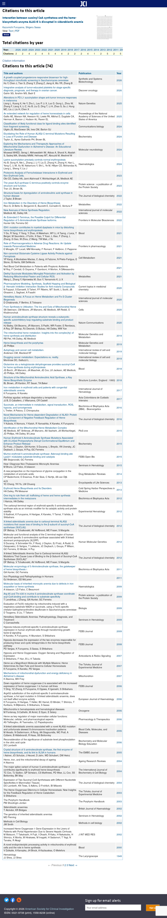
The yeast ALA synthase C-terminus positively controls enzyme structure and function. (36, 184)
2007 (119, 655)
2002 (119, 808)
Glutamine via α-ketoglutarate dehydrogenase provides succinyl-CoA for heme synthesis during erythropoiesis (39, 366)
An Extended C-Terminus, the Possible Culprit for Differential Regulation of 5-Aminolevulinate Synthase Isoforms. (35, 219)
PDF (17, 30)
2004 (119, 761)
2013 (103, 49)
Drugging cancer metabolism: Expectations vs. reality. (31, 357)
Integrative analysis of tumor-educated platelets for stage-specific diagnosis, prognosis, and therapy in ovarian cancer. (37, 89)
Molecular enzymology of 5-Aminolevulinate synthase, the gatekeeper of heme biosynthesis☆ (39, 568)
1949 (119, 856)
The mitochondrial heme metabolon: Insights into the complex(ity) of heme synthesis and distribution (39, 334)
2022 (44, 49)
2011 (116, 49)
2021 (50, 49)
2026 (18, 49)
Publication (85, 73)
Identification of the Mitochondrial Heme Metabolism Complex (35, 427)
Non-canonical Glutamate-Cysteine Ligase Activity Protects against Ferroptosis (38, 255)
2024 (31, 49)
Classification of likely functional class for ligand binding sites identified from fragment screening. (40, 125)
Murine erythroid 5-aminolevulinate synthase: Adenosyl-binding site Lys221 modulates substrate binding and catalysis (38, 455)
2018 (70, 49)
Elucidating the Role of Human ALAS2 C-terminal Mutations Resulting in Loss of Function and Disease (39, 135)
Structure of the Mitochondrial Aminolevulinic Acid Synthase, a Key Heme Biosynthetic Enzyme (38, 379)
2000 (119, 847)
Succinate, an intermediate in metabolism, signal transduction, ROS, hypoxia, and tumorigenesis (39, 406)
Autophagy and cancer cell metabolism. (24, 350)
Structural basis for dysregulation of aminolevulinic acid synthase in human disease (38, 194)
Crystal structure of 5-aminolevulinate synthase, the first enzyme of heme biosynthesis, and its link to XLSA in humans (38, 751)
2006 (119, 686)
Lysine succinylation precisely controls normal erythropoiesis (35, 159)
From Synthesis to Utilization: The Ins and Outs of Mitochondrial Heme (40, 306)
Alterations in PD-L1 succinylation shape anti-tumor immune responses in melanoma (40, 99)
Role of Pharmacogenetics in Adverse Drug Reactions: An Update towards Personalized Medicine (37, 245)
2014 (96, 49)
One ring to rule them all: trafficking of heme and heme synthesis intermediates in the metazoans (37, 497)
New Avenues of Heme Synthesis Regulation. (27, 210)
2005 (119, 752)
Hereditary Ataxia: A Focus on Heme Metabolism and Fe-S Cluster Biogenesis (38, 298)
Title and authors (13, 73)
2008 (119, 644)
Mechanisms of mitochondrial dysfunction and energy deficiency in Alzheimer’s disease (38, 674)
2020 (57, 49)
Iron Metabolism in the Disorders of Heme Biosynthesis (32, 202)
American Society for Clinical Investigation (49, 909)
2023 (37, 49)
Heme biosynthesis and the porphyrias (23, 342)
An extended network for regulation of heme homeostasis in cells (37, 113)
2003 (119, 792)
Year (119, 73)
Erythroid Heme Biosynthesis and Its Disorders (28, 488)
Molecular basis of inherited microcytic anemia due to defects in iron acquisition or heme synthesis (39, 585)
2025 (24, 49)
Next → (73, 865)
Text (11, 30)
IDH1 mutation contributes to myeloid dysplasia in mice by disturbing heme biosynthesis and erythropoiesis (39, 229)
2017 (76, 49)
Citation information (13, 60)
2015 (89, 49)
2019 (63, 49)
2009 (122, 49)
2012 (109, 49)
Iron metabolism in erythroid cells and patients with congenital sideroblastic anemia (35, 389)
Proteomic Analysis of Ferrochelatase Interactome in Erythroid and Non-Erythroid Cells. (38, 174)
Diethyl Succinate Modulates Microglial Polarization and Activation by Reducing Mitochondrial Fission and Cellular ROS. (39, 275)
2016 (83, 49)
